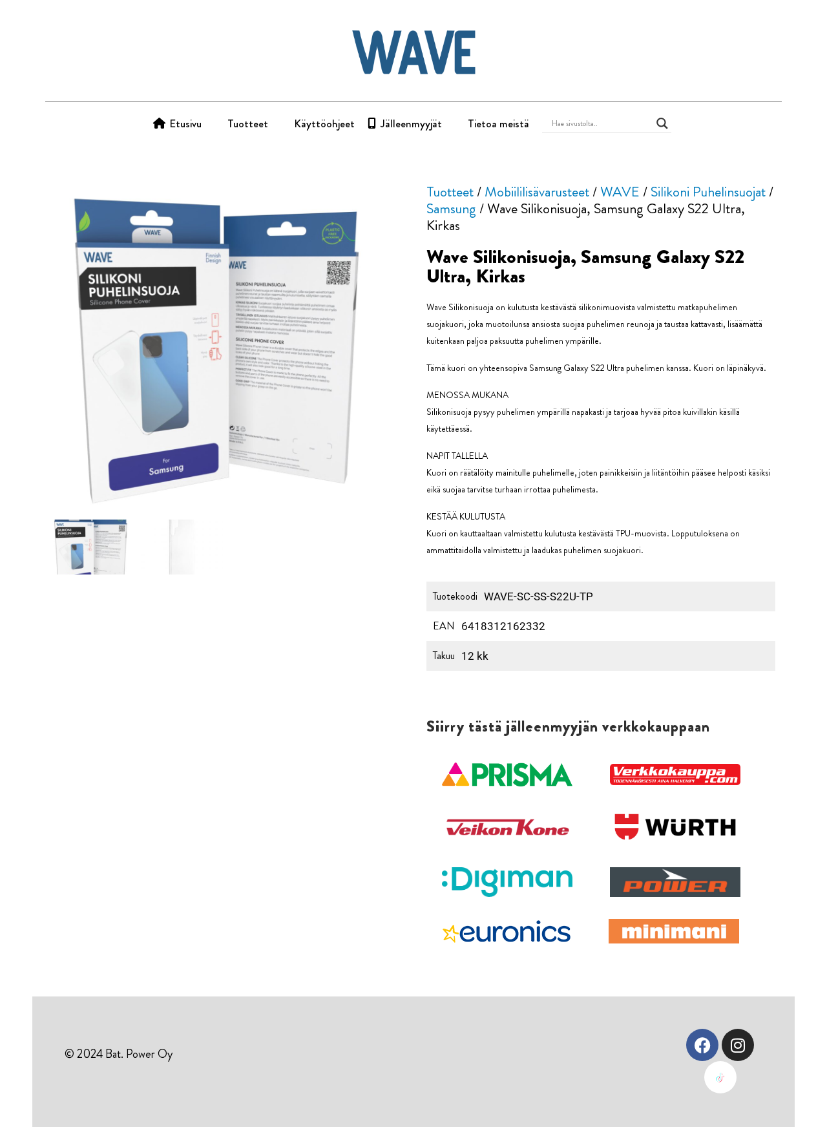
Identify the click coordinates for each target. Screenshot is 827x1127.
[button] (507, 775)
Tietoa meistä (498, 123)
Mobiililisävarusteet (537, 192)
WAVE (620, 192)
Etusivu (185, 123)
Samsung (451, 208)
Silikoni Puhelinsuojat (708, 192)
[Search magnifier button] (662, 123)
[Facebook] (702, 1045)
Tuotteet (247, 123)
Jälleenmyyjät (411, 123)
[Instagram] (738, 1045)
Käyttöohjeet (324, 123)
